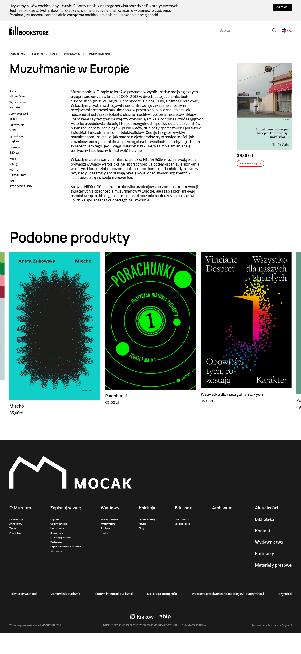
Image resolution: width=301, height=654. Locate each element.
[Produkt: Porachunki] (150, 328)
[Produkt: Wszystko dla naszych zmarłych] (246, 327)
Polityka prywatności (23, 594)
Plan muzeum (57, 528)
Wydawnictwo (269, 542)
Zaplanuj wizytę (65, 508)
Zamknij (282, 7)
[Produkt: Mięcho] (54, 333)
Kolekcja (147, 508)
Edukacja (184, 508)
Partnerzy (264, 553)
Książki (53, 54)
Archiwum (106, 528)
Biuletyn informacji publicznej (113, 594)
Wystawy (110, 508)
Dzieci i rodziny (182, 519)
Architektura (15, 523)
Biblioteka (264, 519)
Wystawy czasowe (109, 519)
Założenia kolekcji (147, 519)
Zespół (12, 528)
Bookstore (37, 54)
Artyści (142, 523)
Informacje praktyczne (61, 537)
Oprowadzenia (57, 533)
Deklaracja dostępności (162, 594)
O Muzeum (20, 508)
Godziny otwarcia (58, 523)
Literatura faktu (72, 54)
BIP (165, 616)
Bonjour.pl (287, 625)
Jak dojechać (56, 551)
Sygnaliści (285, 594)
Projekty (104, 533)
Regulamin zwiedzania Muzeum (65, 546)
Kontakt (262, 531)
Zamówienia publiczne (65, 594)
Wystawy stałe (108, 523)
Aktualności (266, 508)
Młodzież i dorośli (182, 523)
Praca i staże (15, 533)
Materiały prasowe (273, 565)
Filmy (141, 528)
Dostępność (56, 542)
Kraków (142, 616)
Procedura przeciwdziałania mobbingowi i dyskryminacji (228, 594)
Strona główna (17, 54)
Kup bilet (54, 519)
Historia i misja (16, 519)
